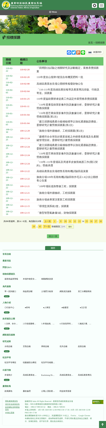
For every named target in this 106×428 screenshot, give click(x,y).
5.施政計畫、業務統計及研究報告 (85, 324)
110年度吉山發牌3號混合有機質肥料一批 (60, 77)
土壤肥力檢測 (47, 291)
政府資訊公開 (9, 319)
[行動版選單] (101, 5)
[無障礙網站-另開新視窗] (98, 402)
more (6, 296)
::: (1, 38)
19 (34, 226)
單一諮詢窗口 (10, 291)
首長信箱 (7, 254)
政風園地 (8, 391)
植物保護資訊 (9, 274)
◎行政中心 (9, 307)
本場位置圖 (9, 413)
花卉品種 (63, 346)
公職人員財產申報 (48, 391)
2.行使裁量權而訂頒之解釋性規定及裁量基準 (29, 324)
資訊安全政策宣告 (12, 404)
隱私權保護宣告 (11, 401)
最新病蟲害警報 (11, 279)
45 (40, 226)
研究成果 (7, 341)
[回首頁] (24, 5)
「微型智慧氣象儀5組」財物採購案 (57, 212)
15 (87, 221)
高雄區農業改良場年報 (66, 375)
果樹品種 (45, 346)
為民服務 (7, 286)
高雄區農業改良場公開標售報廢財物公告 (60, 83)
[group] (53, 24)
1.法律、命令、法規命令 (11, 324)
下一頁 (47, 226)
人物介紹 (7, 302)
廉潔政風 (7, 386)
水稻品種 (8, 346)
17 (96, 221)
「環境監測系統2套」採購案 (53, 206)
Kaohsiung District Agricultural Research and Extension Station (48, 375)
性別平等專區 (10, 362)
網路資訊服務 (65, 291)
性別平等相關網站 (48, 362)
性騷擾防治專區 (29, 362)
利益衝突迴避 (65, 391)
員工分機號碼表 (85, 291)
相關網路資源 (47, 279)
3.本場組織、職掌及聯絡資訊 (48, 324)
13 (79, 221)
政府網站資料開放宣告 (12, 408)
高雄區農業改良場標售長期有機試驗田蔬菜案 (62, 171)
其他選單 (94, 5)
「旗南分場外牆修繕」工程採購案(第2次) (60, 130)
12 (75, 221)
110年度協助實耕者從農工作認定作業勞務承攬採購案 (67, 98)
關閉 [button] (53, 248)
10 (65, 221)
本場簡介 (8, 375)
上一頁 (47, 221)
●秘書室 (64, 307)
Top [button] (102, 424)
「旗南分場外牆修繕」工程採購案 (56, 192)
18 (101, 221)
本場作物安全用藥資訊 (29, 279)
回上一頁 (53, 236)
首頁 (90, 42)
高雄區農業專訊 (85, 375)
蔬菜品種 (82, 346)
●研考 (26, 307)
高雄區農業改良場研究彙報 (29, 375)
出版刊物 (7, 370)
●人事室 (45, 307)
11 (70, 221)
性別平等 (7, 357)
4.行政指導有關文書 (66, 324)
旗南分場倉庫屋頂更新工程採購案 (56, 199)
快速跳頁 (56, 226)
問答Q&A (7, 267)
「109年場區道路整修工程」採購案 (57, 186)
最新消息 (7, 261)
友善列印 (97, 52)
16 (91, 221)
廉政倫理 (27, 391)
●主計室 (82, 307)
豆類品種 (27, 346)
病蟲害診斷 (28, 291)
